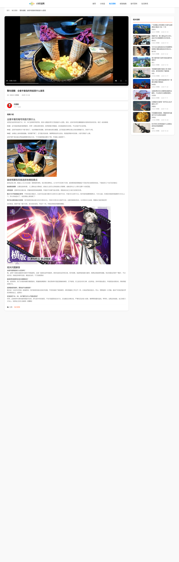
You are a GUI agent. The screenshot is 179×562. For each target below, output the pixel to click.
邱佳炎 (154, 29)
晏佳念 (154, 40)
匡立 (153, 62)
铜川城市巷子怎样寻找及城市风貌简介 (162, 59)
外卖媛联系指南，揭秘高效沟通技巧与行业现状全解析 (162, 114)
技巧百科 (134, 3)
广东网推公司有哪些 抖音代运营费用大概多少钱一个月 (162, 26)
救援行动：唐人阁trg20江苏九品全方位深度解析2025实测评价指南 (161, 37)
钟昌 (153, 73)
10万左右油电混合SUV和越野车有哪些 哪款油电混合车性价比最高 (162, 48)
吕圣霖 (154, 95)
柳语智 (154, 84)
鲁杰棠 (154, 51)
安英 (153, 128)
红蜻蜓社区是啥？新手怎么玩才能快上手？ (162, 103)
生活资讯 (144, 3)
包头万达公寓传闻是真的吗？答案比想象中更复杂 (162, 81)
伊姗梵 (154, 106)
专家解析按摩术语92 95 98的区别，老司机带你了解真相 (161, 70)
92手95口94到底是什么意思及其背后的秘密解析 (162, 125)
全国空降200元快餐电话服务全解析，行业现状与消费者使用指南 (162, 92)
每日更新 (112, 3)
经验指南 (123, 3)
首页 (94, 3)
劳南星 (154, 117)
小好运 (102, 3)
